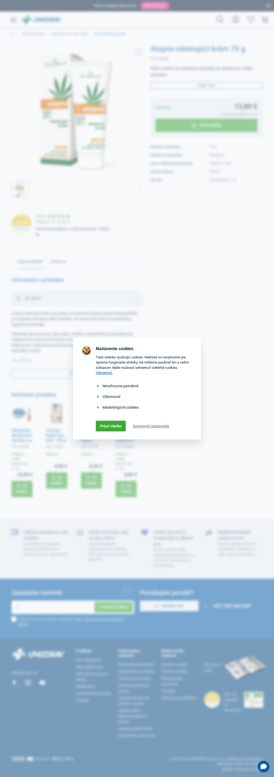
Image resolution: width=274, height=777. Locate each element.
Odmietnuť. (104, 373)
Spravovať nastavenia (151, 426)
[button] (263, 766)
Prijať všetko (110, 426)
